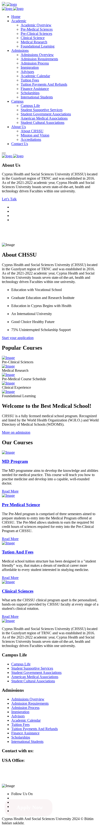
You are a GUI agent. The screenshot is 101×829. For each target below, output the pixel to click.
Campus (17, 101)
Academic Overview (36, 25)
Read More (10, 491)
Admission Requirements (39, 59)
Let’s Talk (9, 199)
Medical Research (34, 42)
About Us (18, 127)
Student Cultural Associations (42, 123)
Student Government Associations (46, 114)
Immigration (30, 67)
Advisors (27, 72)
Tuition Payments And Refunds (44, 84)
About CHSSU (32, 131)
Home (15, 17)
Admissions (20, 51)
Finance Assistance (35, 89)
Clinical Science (33, 38)
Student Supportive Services (41, 110)
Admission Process (35, 63)
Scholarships (30, 93)
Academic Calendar (35, 76)
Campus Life (30, 106)
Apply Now (29, 807)
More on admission (16, 432)
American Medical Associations (44, 118)
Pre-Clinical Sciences (36, 34)
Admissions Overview (37, 55)
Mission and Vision (35, 135)
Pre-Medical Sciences (37, 29)
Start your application (18, 338)
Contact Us (19, 144)
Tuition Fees (30, 80)
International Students (37, 97)
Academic (18, 21)
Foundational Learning (37, 46)
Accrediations (31, 139)
